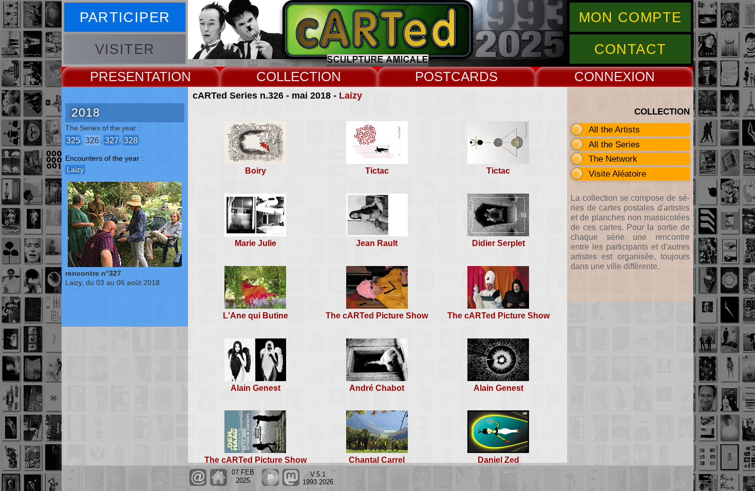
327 (112, 140)
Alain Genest (255, 388)
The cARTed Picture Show (377, 315)
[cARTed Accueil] (218, 483)
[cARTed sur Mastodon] (291, 483)
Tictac (377, 170)
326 (92, 140)
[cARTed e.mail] (198, 483)
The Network (613, 159)
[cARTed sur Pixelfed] (270, 483)
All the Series (614, 144)
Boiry (255, 170)
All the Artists (614, 129)
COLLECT (286, 76)
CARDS (474, 76)
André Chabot (376, 388)
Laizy (350, 95)
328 (131, 140)
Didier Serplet (498, 243)
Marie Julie (255, 243)
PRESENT (121, 76)
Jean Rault (377, 243)
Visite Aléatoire (617, 173)
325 (73, 140)
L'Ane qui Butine (255, 315)
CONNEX (602, 76)
